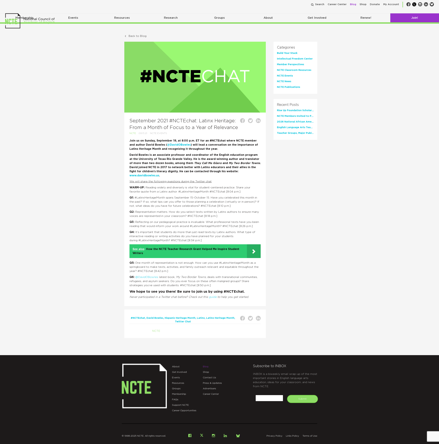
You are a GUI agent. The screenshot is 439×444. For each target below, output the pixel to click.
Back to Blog (137, 36)
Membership (179, 394)
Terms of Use (309, 436)
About (268, 17)
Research (171, 17)
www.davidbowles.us (144, 175)
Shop (363, 4)
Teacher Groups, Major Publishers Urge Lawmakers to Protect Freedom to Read (295, 133)
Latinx (201, 318)
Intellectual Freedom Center (295, 59)
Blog (353, 4)
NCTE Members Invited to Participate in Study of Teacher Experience (295, 116)
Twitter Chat (183, 321)
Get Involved (317, 17)
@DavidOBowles (179, 144)
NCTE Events (158, 133)
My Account (391, 4)
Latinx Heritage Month (220, 318)
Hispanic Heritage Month (180, 318)
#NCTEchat (138, 318)
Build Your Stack (287, 53)
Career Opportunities (184, 410)
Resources (122, 17)
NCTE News (284, 81)
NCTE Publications (288, 87)
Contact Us (209, 377)
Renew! (365, 17)
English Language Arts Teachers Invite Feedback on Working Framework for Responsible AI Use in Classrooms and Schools (295, 127)
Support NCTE (180, 405)
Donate (375, 4)
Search (319, 4)
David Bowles (154, 318)
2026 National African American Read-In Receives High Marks (295, 122)
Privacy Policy (274, 436)
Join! (414, 17)
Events (73, 17)
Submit (302, 399)
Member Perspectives (290, 64)
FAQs (175, 399)
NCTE (132, 133)
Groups (219, 17)
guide (213, 297)
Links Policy (292, 436)
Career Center (337, 4)
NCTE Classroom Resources (294, 70)
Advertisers (209, 388)
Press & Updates (212, 383)
